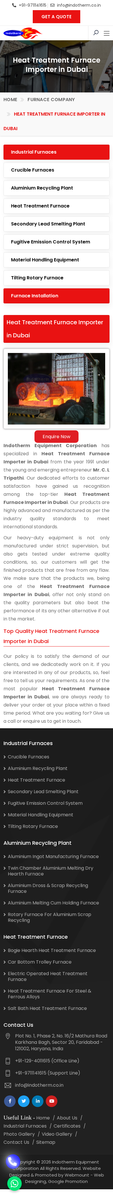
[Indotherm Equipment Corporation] (23, 33)
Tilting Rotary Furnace (37, 277)
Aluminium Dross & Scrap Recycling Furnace (48, 888)
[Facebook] (10, 1101)
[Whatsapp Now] (14, 1183)
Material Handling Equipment (45, 259)
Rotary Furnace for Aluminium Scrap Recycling (49, 917)
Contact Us (16, 1142)
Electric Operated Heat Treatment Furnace (48, 976)
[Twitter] (24, 1101)
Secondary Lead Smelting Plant (48, 224)
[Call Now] (13, 1160)
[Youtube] (51, 1101)
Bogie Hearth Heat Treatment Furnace (52, 950)
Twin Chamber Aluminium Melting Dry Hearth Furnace (50, 871)
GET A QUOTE (56, 17)
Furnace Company (51, 99)
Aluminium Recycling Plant (42, 188)
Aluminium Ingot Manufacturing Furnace (53, 856)
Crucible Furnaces (32, 170)
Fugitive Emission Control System (50, 241)
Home (10, 99)
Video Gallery (57, 1134)
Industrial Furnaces (34, 152)
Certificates (67, 1126)
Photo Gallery (19, 1134)
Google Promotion (68, 1181)
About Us (67, 1118)
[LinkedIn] (37, 1101)
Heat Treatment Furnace (40, 206)
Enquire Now (56, 436)
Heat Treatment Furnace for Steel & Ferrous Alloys (49, 994)
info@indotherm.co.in (79, 5)
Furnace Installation (34, 295)
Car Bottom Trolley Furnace (40, 962)
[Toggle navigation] (107, 33)
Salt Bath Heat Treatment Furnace (47, 1008)
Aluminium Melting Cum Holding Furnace (53, 903)
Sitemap (45, 1142)
